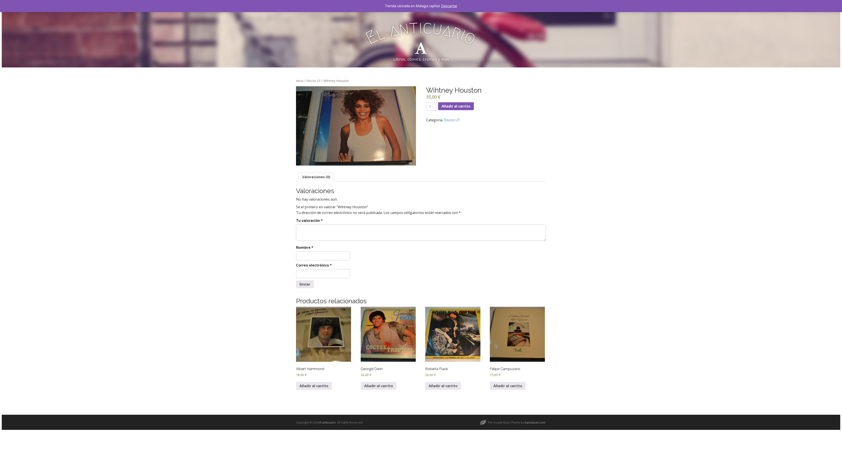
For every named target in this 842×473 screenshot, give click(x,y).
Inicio (299, 80)
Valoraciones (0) (316, 177)
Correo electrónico (314, 265)
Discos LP (313, 80)
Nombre (304, 247)
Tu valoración (309, 220)
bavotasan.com (535, 422)
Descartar (449, 6)
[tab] (316, 177)
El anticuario (327, 422)
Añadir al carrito (456, 106)
